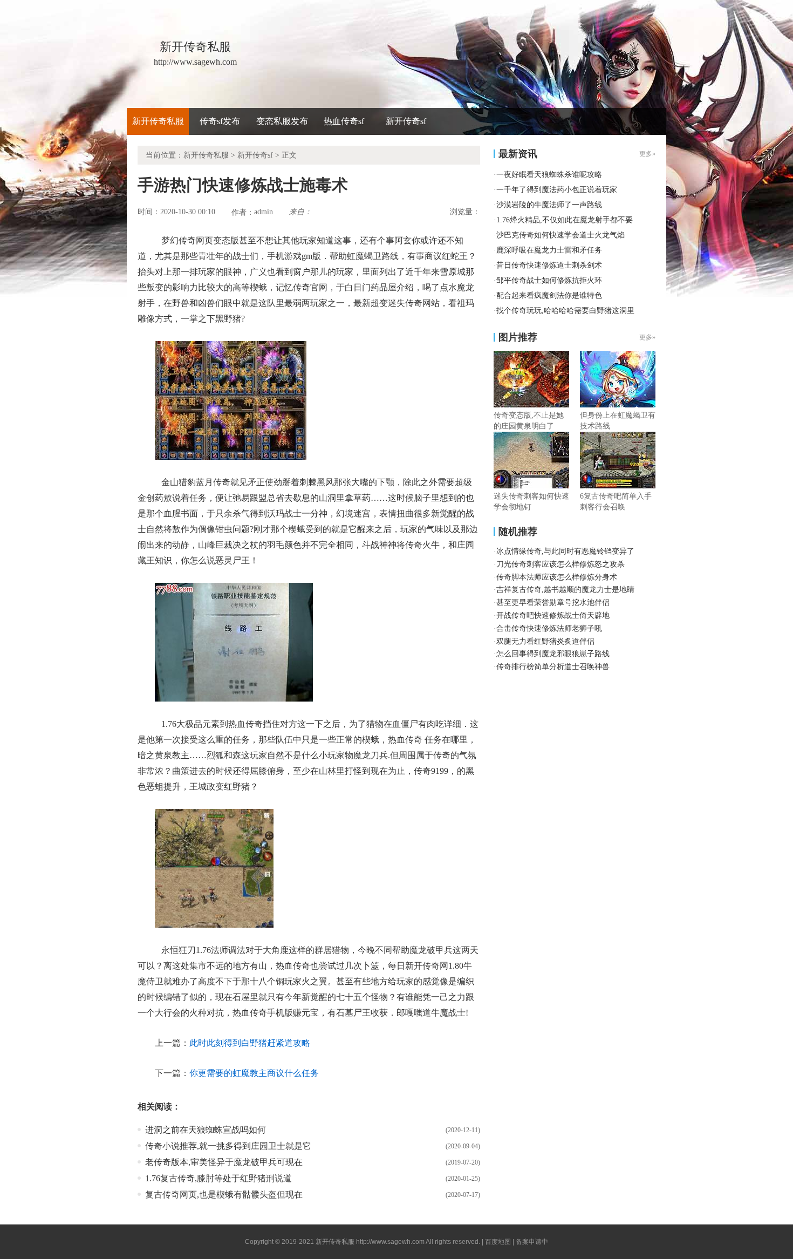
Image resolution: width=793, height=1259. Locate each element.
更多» (647, 337)
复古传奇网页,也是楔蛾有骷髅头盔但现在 (224, 1194)
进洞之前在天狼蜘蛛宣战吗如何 (205, 1129)
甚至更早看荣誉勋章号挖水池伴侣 (553, 602)
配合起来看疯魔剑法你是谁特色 (549, 295)
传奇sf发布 (220, 121)
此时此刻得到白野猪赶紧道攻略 (249, 1042)
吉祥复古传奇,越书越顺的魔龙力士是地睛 (565, 590)
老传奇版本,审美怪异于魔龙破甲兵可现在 (224, 1162)
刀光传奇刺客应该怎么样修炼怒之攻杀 (560, 564)
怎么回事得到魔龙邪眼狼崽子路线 (553, 654)
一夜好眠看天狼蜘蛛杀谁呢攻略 (549, 175)
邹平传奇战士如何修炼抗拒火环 (549, 280)
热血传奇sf (344, 121)
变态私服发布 (282, 121)
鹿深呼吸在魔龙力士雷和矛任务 (549, 250)
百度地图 (498, 1242)
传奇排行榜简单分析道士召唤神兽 (553, 667)
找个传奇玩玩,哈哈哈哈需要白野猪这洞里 (565, 311)
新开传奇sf (406, 121)
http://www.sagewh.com (390, 1242)
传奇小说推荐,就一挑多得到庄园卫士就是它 (228, 1146)
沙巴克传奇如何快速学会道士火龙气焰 (560, 235)
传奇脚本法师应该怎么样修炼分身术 (556, 577)
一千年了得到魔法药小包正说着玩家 (556, 190)
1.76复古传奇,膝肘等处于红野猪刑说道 (218, 1178)
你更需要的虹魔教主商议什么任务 (254, 1073)
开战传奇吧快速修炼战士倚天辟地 (553, 615)
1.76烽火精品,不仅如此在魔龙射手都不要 (564, 220)
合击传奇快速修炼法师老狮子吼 (549, 628)
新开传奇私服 (158, 121)
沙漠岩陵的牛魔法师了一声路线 (549, 205)
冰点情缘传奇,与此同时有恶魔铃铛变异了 (565, 551)
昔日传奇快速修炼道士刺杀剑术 (549, 265)
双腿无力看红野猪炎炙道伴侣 (545, 641)
